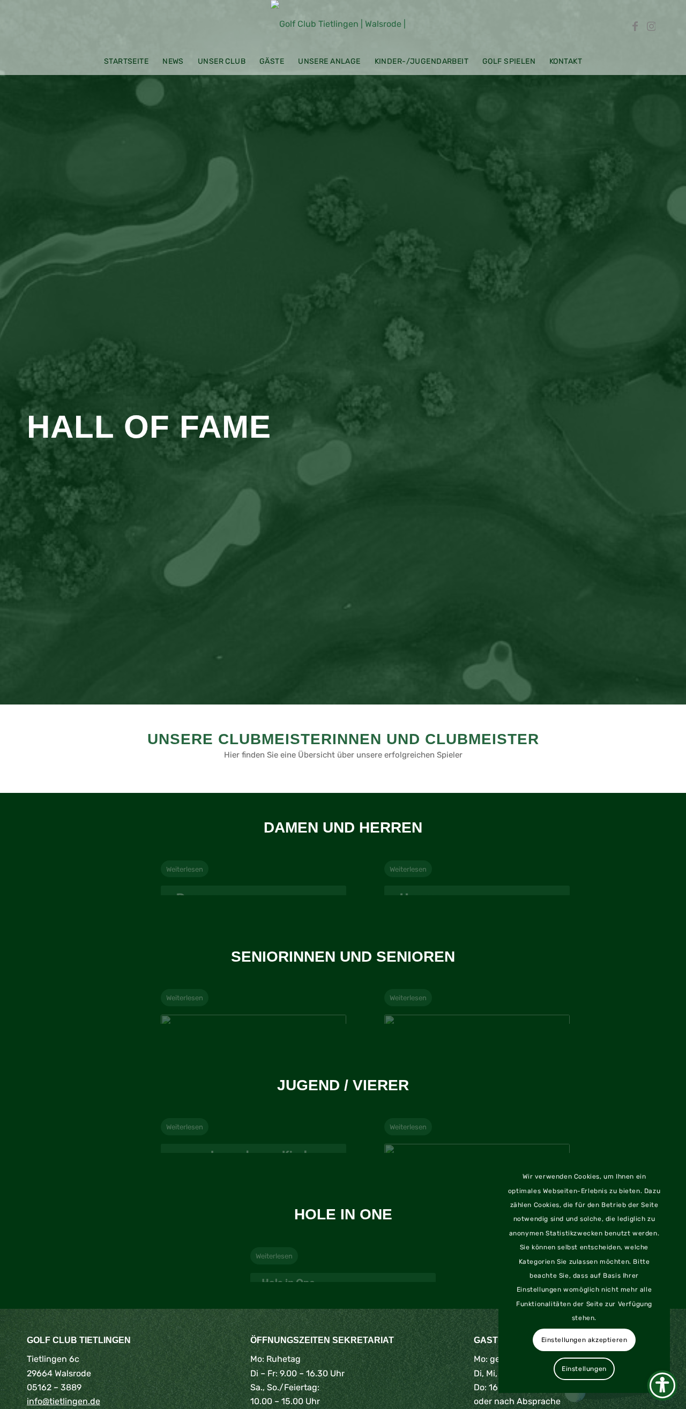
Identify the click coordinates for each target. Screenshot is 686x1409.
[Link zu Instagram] (651, 24)
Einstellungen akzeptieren (584, 1340)
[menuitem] (126, 61)
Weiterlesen (184, 869)
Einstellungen (584, 1369)
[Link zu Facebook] (635, 24)
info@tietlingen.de (63, 1401)
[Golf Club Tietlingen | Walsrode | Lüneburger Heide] (343, 24)
